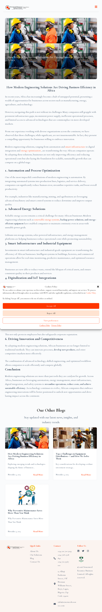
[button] (98, 286)
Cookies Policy (44, 325)
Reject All (51, 313)
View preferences (51, 320)
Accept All (51, 306)
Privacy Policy (56, 325)
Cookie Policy (91, 293)
